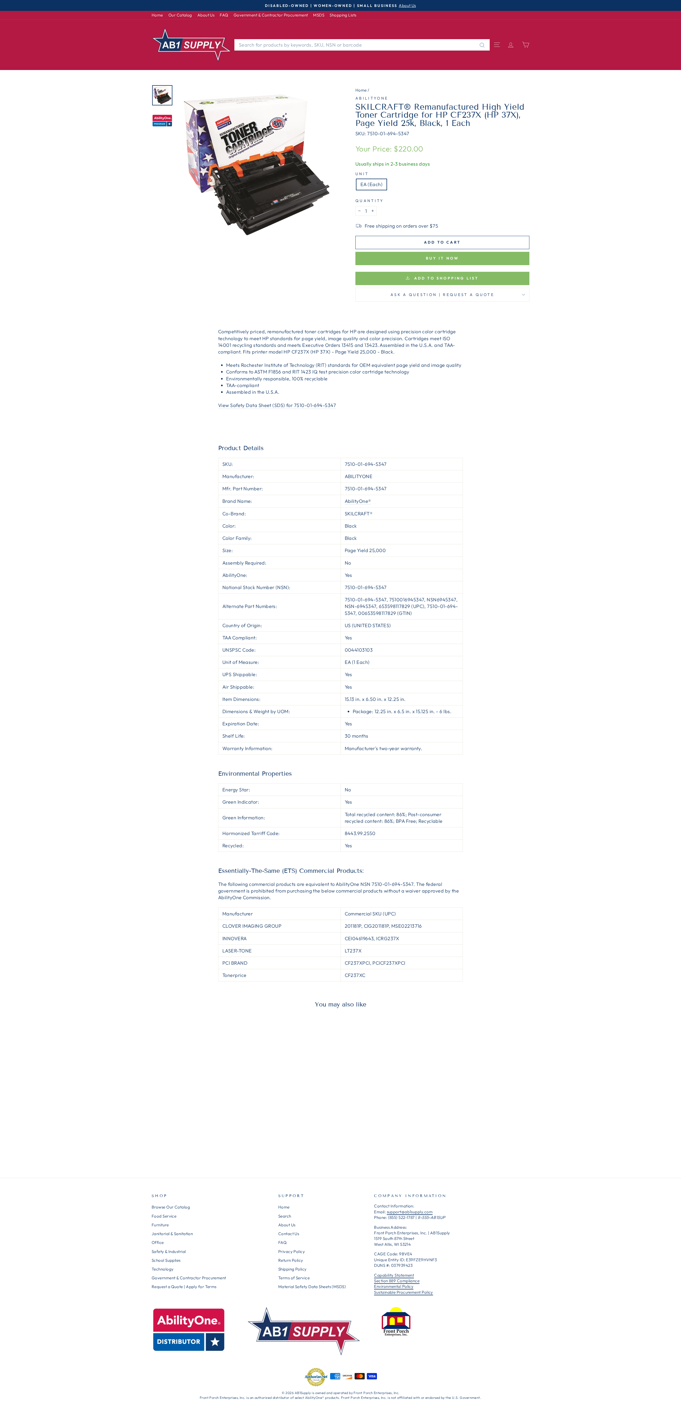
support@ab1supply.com (410, 1211)
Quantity (369, 200)
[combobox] (362, 45)
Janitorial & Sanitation (172, 1233)
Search (284, 1216)
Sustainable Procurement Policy (403, 1292)
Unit (362, 173)
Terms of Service (294, 1277)
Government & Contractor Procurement (271, 15)
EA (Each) (371, 184)
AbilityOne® (358, 501)
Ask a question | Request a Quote (442, 294)
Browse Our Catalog (171, 1207)
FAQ (224, 15)
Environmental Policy (393, 1286)
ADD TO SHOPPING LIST (445, 278)
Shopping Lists (343, 15)
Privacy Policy (291, 1251)
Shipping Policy (292, 1269)
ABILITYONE (371, 98)
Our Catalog (180, 15)
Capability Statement (394, 1275)
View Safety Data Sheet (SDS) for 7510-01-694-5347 (277, 405)
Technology (163, 1269)
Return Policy (290, 1260)
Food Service (164, 1216)
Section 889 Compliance (397, 1280)
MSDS (318, 15)
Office (158, 1242)
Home (157, 15)
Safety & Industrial (169, 1251)
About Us (206, 15)
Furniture (160, 1224)
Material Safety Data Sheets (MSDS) (312, 1286)
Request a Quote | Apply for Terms (184, 1286)
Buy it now (442, 258)
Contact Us (288, 1233)
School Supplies (166, 1260)
